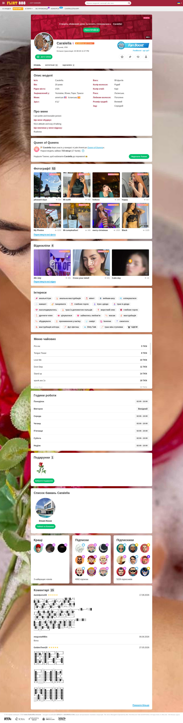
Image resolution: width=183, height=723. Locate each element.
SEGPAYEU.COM (69, 714)
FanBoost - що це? (141, 51)
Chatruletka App (72, 9)
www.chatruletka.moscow (32, 714)
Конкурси (55, 9)
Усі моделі (6, 9)
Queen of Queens (95, 148)
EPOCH (59, 714)
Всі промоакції (42, 9)
